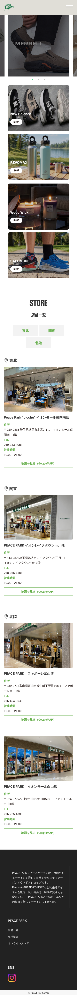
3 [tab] (45, 80)
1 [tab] (32, 80)
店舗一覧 (13, 930)
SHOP (16, 122)
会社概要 (13, 936)
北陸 (38, 343)
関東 (51, 330)
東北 (25, 330)
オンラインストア (18, 943)
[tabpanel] (38, 45)
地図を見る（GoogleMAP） (38, 463)
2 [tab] (39, 80)
